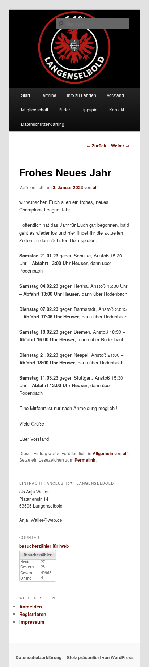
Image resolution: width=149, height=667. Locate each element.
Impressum (31, 621)
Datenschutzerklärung (42, 124)
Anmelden (30, 606)
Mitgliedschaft (34, 109)
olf (95, 187)
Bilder (64, 109)
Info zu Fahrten (81, 95)
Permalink (84, 460)
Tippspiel (90, 109)
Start (25, 95)
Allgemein (103, 453)
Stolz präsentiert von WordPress (100, 657)
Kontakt (116, 109)
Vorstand (115, 95)
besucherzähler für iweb (44, 546)
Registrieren (32, 614)
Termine (48, 95)
